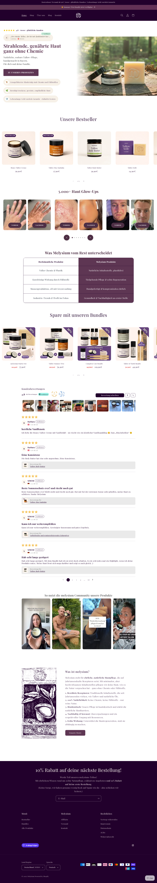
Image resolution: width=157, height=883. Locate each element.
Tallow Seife (132, 168)
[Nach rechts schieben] (83, 181)
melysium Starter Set (19, 364)
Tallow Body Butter (94, 168)
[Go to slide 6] (82, 237)
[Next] (90, 237)
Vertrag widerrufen (109, 819)
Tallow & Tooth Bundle (132, 364)
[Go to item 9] (127, 405)
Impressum (105, 824)
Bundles (25, 824)
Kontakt (64, 828)
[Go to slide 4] (78, 237)
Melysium (30, 876)
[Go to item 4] (65, 405)
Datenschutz (106, 828)
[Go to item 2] (40, 405)
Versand (64, 824)
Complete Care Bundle (94, 364)
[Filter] (127, 395)
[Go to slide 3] (76, 237)
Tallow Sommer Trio (56, 364)
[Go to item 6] (90, 405)
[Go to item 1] (28, 405)
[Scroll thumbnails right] (132, 406)
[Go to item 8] (115, 405)
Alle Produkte (27, 828)
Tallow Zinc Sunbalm (56, 168)
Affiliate (64, 819)
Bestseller (26, 819)
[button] (122, 15)
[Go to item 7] (102, 405)
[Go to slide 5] (80, 237)
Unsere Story (75, 733)
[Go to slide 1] (72, 237)
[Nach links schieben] (73, 181)
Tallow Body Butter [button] (37, 466)
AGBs (103, 832)
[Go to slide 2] (74, 237)
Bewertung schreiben (110, 395)
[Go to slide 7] (84, 237)
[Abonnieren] (98, 799)
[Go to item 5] (78, 405)
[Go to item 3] (53, 405)
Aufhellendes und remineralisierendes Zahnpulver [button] (49, 535)
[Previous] (67, 237)
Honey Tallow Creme (18, 168)
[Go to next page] (93, 579)
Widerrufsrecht (107, 837)
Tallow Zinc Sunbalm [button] (38, 502)
